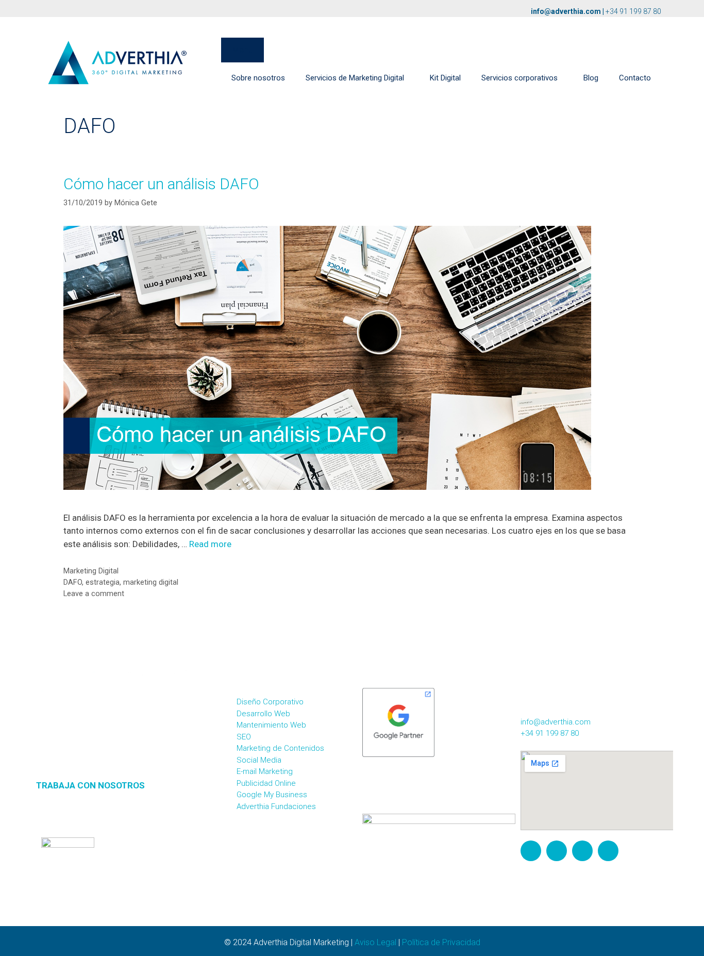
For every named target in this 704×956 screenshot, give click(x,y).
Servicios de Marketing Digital (355, 78)
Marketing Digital (91, 571)
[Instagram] (531, 850)
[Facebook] (556, 850)
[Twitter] (582, 850)
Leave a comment (93, 593)
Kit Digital (445, 78)
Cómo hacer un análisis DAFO (161, 184)
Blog (590, 78)
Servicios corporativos (519, 78)
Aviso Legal (375, 942)
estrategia (103, 582)
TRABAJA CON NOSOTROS (90, 785)
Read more (210, 544)
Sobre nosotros (258, 78)
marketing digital (150, 582)
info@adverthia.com (566, 11)
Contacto (635, 78)
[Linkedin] (608, 850)
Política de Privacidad (441, 942)
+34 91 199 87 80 (633, 11)
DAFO (72, 582)
